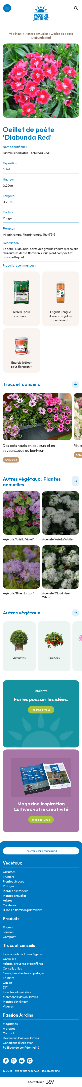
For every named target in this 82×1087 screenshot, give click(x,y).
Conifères (9, 905)
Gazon (7, 983)
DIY (5, 987)
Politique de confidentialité (21, 1047)
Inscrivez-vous (41, 709)
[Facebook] (6, 1061)
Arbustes (9, 872)
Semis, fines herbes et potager (24, 973)
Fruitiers (8, 877)
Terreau (8, 932)
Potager (8, 886)
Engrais (8, 927)
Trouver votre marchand (41, 851)
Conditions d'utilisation (18, 1043)
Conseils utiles (12, 968)
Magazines (10, 1024)
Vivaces (8, 1006)
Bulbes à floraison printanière (22, 910)
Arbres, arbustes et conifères (23, 964)
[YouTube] (22, 1061)
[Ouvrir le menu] (7, 8)
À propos (9, 1028)
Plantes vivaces (13, 881)
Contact (8, 1033)
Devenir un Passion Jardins (21, 1038)
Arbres (7, 900)
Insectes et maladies (17, 992)
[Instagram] (14, 1061)
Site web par (36, 1082)
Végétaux (15, 34)
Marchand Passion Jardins (20, 997)
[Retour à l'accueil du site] (41, 15)
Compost (9, 937)
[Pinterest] (30, 1061)
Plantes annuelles (36, 34)
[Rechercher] (74, 4)
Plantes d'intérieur (15, 891)
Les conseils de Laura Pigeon (22, 954)
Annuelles (11, 460)
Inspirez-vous (41, 819)
